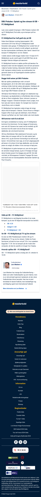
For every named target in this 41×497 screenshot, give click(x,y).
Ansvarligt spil (20, 352)
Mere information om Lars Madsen (13, 289)
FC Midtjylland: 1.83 (14, 230)
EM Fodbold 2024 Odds (20, 429)
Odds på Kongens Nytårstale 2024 (20, 436)
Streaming (20, 341)
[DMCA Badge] (13, 458)
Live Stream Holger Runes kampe (20, 426)
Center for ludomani (20, 359)
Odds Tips (20, 324)
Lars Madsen (9, 15)
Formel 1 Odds (20, 419)
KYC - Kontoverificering (20, 380)
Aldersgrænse (20, 376)
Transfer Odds (20, 415)
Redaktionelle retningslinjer (20, 398)
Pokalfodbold (14, 9)
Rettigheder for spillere (20, 366)
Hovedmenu (20, 317)
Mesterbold (5, 9)
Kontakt (20, 391)
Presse (20, 401)
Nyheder (20, 321)
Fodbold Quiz (20, 331)
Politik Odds (20, 412)
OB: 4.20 (10, 224)
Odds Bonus (20, 338)
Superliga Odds (20, 422)
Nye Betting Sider (20, 345)
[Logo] (20, 304)
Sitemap (20, 404)
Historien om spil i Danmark (20, 369)
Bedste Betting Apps (20, 348)
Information (20, 383)
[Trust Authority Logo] (13, 462)
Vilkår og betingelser (21, 373)
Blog (20, 328)
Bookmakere (20, 334)
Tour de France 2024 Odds (20, 433)
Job (20, 394)
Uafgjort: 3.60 (11, 227)
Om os (20, 387)
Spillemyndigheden (20, 363)
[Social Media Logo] (16, 442)
